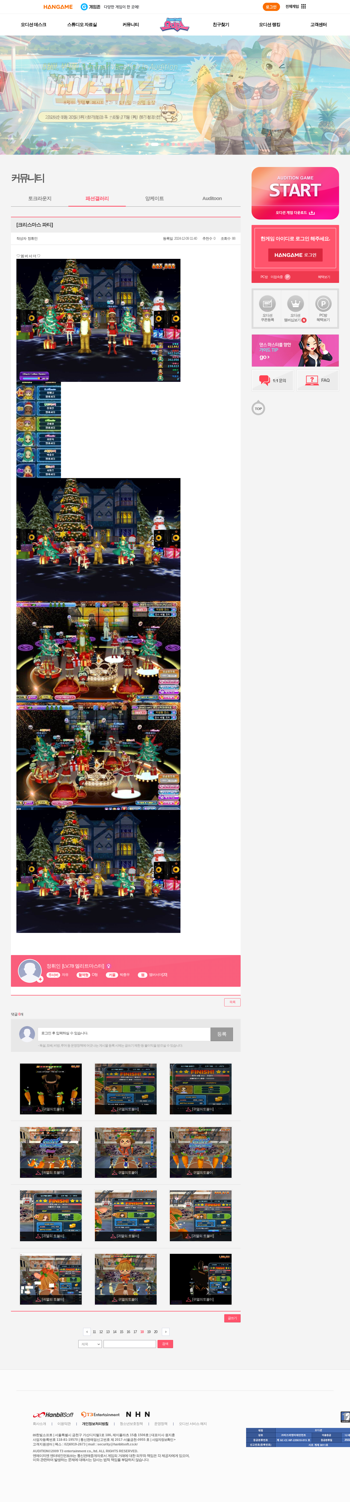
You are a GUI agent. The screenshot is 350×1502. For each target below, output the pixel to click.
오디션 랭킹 (269, 24)
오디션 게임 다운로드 (295, 212)
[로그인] (271, 7)
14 (114, 1332)
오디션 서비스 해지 (193, 1424)
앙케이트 (154, 198)
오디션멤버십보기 (292, 317)
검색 (165, 1344)
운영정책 (160, 1424)
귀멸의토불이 (128, 1172)
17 (135, 1332)
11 (94, 1332)
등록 (221, 1034)
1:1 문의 (273, 380)
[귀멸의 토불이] (53, 1172)
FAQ (318, 380)
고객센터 (318, 24)
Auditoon (212, 198)
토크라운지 (39, 198)
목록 (232, 1002)
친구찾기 (221, 24)
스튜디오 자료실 (82, 24)
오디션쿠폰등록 (267, 317)
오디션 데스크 (33, 24)
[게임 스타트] (295, 186)
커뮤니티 (130, 24)
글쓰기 (232, 1318)
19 (148, 1332)
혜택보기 (324, 277)
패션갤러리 (97, 198)
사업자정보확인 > (163, 1440)
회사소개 (39, 1424)
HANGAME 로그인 (295, 255)
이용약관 (64, 1424)
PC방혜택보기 (323, 317)
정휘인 (32, 238)
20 (155, 1332)
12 (101, 1332)
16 (128, 1332)
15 (121, 1332)
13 (107, 1332)
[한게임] (58, 7)
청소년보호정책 (131, 1424)
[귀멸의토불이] (53, 1109)
